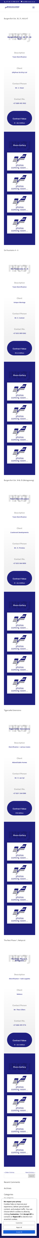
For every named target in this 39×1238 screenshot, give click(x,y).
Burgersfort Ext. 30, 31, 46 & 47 (16, 18)
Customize (19, 1223)
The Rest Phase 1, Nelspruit (14, 940)
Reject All (19, 1227)
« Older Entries (9, 1172)
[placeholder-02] (19, 212)
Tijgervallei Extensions (12, 710)
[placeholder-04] (19, 170)
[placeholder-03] (19, 191)
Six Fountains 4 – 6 (11, 250)
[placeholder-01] (19, 233)
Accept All (19, 1232)
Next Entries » (30, 1172)
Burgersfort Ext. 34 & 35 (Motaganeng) (19, 480)
